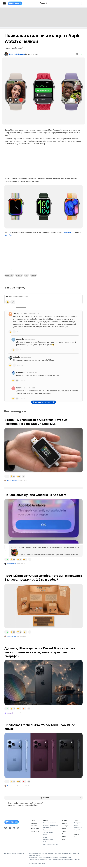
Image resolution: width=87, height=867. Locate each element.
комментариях (21, 307)
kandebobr (20, 372)
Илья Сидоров (11, 636)
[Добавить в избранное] (77, 54)
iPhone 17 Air (35, 831)
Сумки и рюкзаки (48, 839)
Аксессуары (65, 826)
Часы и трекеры (48, 832)
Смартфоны (47, 827)
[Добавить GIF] (12, 302)
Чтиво (64, 836)
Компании (65, 834)
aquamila (20, 339)
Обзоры (45, 820)
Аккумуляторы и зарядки (50, 825)
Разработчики (78, 827)
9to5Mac (8, 235)
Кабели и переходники (50, 842)
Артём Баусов (11, 564)
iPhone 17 (34, 826)
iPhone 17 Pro (35, 828)
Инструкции (77, 823)
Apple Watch (9, 275)
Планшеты (46, 830)
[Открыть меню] (4, 3)
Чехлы (45, 835)
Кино (63, 839)
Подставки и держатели (50, 844)
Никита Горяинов (12, 481)
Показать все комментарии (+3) (44, 402)
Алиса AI (10, 713)
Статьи (64, 820)
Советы (76, 820)
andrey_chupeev (20, 313)
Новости (33, 275)
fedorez (19, 388)
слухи (26, 275)
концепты (19, 275)
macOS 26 (34, 823)
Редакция (76, 834)
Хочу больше (43, 797)
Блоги (64, 828)
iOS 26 (33, 820)
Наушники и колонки (49, 823)
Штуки (45, 837)
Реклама (76, 837)
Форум (64, 831)
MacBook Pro (69, 232)
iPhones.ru (33, 863)
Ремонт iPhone (78, 830)
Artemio (16, 357)
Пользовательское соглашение (14, 853)
